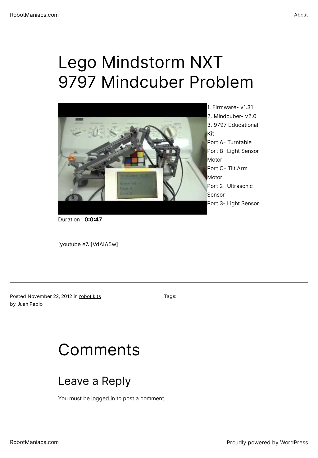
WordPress (294, 442)
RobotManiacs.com (34, 14)
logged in (103, 398)
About (301, 15)
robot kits (90, 296)
